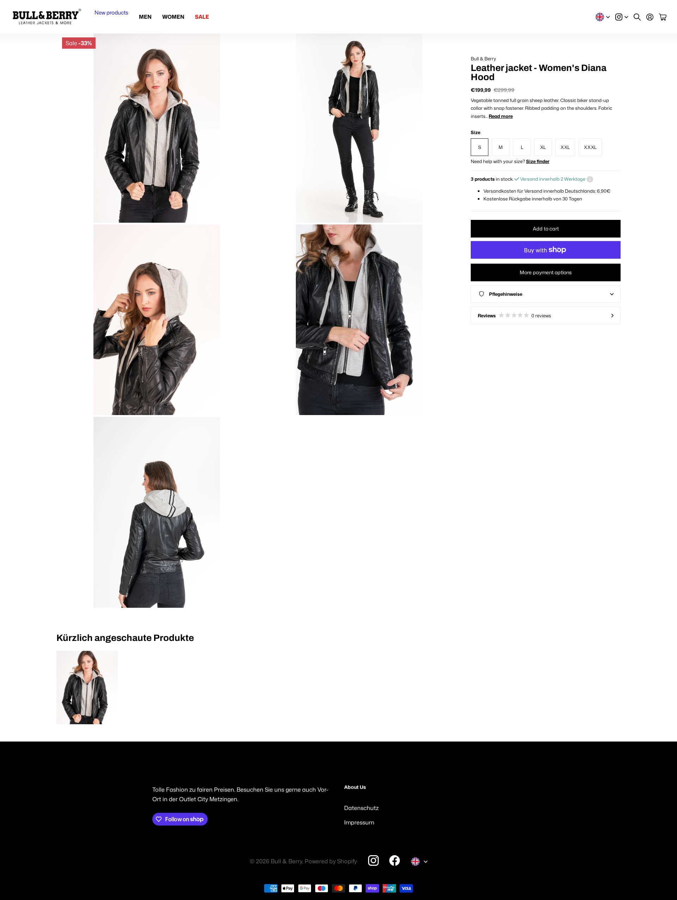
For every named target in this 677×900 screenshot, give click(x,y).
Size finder (537, 161)
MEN (145, 16)
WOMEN (173, 16)
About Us (355, 787)
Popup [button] (590, 179)
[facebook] (394, 860)
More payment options (546, 272)
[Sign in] (649, 17)
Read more (501, 116)
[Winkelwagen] (662, 17)
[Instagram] (373, 860)
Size (475, 132)
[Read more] (621, 17)
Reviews (514, 315)
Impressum (359, 822)
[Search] (637, 17)
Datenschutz (361, 808)
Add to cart (546, 228)
